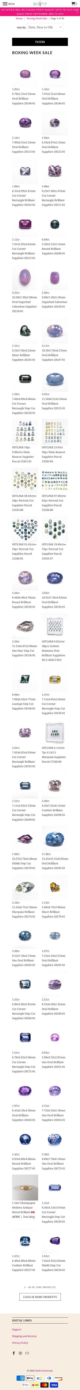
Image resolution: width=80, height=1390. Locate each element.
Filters (40, 42)
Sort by (21, 27)
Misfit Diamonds (43, 1370)
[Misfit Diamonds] (40, 3)
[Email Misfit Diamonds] (27, 1353)
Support (16, 1329)
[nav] (9, 3)
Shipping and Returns (24, 1336)
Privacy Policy (20, 1342)
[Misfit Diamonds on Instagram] (21, 1353)
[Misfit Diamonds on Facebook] (14, 1353)
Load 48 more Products (40, 1297)
